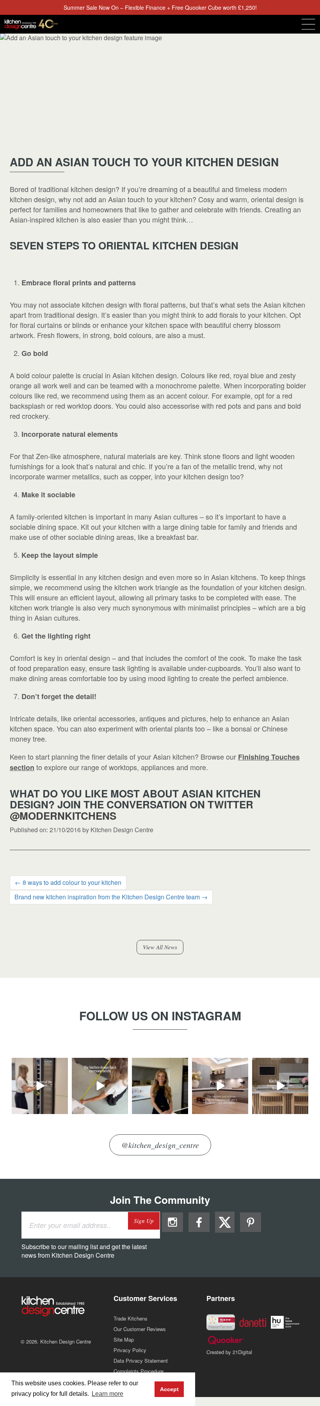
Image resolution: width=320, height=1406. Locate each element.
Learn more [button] (107, 1393)
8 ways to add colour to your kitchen (68, 882)
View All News (160, 947)
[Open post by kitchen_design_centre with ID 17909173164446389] (160, 1086)
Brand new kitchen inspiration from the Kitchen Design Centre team (111, 896)
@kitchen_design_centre (160, 1145)
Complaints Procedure (139, 1371)
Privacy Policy (130, 1350)
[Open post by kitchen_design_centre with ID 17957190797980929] (220, 1086)
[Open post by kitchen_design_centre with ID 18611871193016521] (100, 1086)
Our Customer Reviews (140, 1329)
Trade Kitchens (131, 1318)
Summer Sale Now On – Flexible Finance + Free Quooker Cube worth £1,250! (160, 7)
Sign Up (144, 1220)
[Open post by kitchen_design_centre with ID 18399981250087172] (280, 1086)
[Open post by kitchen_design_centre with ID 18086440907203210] (40, 1086)
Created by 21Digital (229, 1352)
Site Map (124, 1339)
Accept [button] (169, 1389)
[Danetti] (253, 1321)
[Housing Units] (285, 1321)
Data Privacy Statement (141, 1360)
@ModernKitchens (63, 815)
